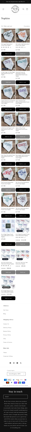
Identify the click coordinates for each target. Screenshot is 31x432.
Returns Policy (7, 331)
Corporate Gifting (7, 356)
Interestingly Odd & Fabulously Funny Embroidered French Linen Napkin (23, 156)
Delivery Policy (7, 327)
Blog (4, 313)
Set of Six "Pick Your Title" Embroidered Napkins (22, 263)
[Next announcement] (28, 2)
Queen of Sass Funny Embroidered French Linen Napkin (21, 129)
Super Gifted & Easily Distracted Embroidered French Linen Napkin (22, 102)
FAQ (4, 338)
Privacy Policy (7, 335)
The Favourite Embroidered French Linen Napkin (7, 183)
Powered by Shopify (23, 385)
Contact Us (6, 324)
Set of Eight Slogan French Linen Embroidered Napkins (7, 291)
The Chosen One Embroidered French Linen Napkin (22, 183)
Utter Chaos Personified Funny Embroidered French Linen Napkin (8, 156)
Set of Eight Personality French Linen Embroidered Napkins (23, 235)
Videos (5, 352)
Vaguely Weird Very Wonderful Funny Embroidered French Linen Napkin (8, 102)
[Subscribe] (26, 397)
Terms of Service (7, 342)
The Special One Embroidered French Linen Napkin (7, 209)
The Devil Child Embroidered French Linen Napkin (22, 209)
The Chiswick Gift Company (13, 385)
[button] (3, 9)
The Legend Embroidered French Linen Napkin (6, 45)
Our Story (5, 310)
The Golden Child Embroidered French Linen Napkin (22, 45)
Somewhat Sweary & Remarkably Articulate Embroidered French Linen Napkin (21, 74)
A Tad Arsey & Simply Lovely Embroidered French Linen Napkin (7, 129)
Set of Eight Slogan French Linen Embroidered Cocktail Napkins (7, 235)
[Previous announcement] (3, 2)
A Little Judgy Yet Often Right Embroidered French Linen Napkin (8, 73)
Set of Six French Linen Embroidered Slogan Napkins (7, 263)
